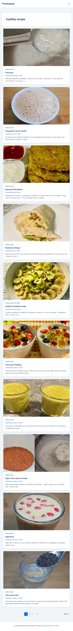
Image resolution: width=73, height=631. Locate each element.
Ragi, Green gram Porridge (16, 478)
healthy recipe (9, 69)
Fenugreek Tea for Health (16, 131)
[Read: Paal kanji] (36, 47)
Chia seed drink (12, 595)
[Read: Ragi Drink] (36, 511)
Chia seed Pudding (13, 365)
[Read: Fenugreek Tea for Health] (36, 105)
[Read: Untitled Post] (36, 398)
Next (66, 614)
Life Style (17, 303)
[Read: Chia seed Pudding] (36, 339)
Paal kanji (9, 73)
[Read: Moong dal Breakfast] (36, 164)
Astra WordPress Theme (51, 626)
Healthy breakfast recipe (15, 306)
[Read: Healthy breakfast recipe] (36, 281)
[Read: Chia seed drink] (36, 570)
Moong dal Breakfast (14, 189)
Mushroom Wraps (12, 248)
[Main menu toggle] (69, 4)
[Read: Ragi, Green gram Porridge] (36, 453)
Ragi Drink (9, 537)
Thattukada (8, 3)
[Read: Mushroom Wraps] (36, 222)
